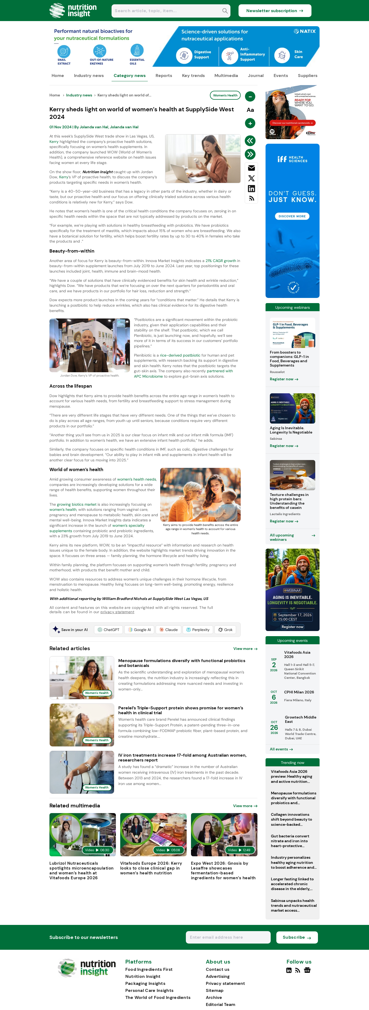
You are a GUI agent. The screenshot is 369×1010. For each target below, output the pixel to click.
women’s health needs (136, 479)
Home (58, 75)
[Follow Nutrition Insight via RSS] (298, 972)
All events (279, 749)
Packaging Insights (145, 983)
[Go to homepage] (87, 976)
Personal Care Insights (149, 990)
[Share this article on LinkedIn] (251, 189)
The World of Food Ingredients (158, 997)
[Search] (225, 11)
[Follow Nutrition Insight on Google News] (308, 972)
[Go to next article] (251, 154)
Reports (164, 75)
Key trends (193, 75)
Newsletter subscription (271, 10)
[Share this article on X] (251, 179)
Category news (130, 75)
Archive (214, 997)
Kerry (54, 141)
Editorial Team (220, 1004)
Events (281, 75)
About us (218, 962)
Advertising (218, 976)
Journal (256, 75)
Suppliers (307, 75)
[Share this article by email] (251, 169)
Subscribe (294, 937)
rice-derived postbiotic (180, 355)
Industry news (89, 75)
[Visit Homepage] (73, 19)
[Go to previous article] (251, 140)
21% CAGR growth (221, 261)
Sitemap (214, 990)
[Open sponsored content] (184, 65)
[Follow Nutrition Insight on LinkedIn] (289, 972)
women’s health (62, 509)
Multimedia (226, 75)
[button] (108, 629)
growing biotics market (76, 504)
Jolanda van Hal (94, 127)
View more (243, 648)
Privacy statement (225, 983)
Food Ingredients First (149, 969)
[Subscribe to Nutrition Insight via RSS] (251, 200)
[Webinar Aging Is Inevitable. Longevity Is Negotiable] (293, 629)
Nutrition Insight (143, 976)
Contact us (217, 969)
